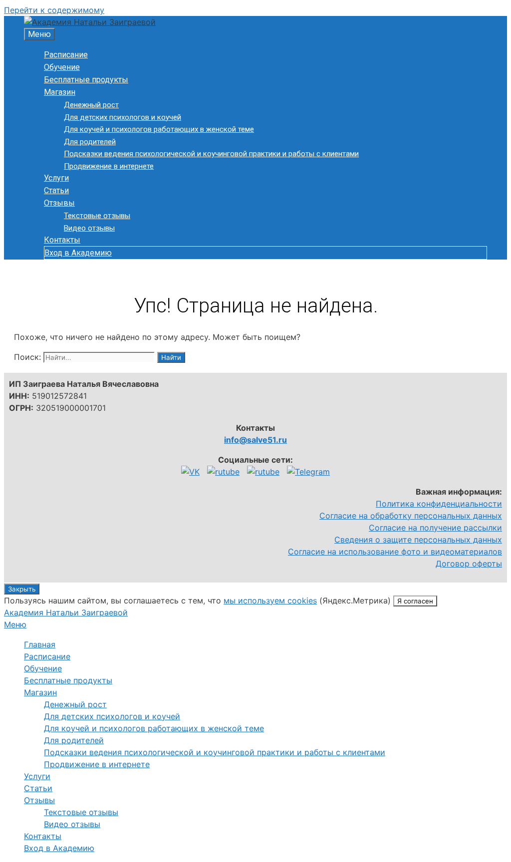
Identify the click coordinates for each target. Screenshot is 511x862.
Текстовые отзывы (97, 215)
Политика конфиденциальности (439, 504)
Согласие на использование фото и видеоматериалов (395, 552)
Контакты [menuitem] (42, 836)
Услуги (56, 178)
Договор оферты (469, 564)
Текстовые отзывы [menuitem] (81, 812)
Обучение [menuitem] (43, 668)
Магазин (59, 92)
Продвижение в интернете (109, 166)
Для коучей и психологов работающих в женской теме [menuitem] (154, 728)
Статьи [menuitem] (38, 788)
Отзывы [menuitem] (39, 800)
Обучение (62, 67)
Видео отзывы (89, 228)
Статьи (56, 190)
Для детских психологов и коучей (122, 117)
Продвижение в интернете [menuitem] (97, 764)
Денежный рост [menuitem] (75, 704)
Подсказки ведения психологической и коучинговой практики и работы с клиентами (211, 153)
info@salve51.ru (255, 440)
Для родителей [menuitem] (74, 740)
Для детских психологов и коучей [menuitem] (112, 716)
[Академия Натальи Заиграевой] (90, 22)
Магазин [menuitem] (40, 692)
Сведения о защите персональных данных (418, 540)
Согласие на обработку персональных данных (410, 516)
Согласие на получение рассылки (435, 528)
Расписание (66, 54)
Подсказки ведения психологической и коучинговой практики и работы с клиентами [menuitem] (214, 752)
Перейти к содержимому (54, 10)
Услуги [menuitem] (37, 776)
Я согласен (415, 601)
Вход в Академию (78, 253)
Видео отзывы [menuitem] (72, 824)
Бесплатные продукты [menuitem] (68, 680)
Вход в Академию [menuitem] (59, 848)
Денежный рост (91, 104)
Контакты (62, 240)
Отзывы (59, 203)
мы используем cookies (270, 600)
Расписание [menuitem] (47, 656)
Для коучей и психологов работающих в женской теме (159, 129)
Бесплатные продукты (86, 79)
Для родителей (90, 141)
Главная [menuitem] (39, 644)
